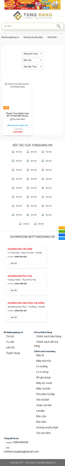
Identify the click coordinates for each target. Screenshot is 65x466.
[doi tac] (17, 152)
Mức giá (27, 60)
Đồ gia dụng (43, 377)
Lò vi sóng (42, 371)
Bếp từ (40, 355)
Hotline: (11, 257)
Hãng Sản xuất (31, 54)
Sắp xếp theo (30, 66)
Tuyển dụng (13, 353)
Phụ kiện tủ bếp (45, 394)
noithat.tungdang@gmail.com (21, 451)
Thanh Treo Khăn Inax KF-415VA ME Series (17, 114)
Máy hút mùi (43, 360)
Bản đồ (14, 263)
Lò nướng (41, 366)
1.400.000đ (17, 132)
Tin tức (10, 336)
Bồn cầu (41, 416)
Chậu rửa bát (44, 405)
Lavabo (40, 410)
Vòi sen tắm (43, 432)
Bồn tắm (41, 421)
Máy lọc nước (44, 383)
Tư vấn (10, 341)
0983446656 (20, 442)
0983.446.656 (20, 257)
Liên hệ (10, 347)
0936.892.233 (20, 311)
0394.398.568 (20, 284)
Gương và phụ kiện (47, 427)
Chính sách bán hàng (48, 336)
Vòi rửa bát (42, 399)
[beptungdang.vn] (32, 15)
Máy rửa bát (43, 388)
